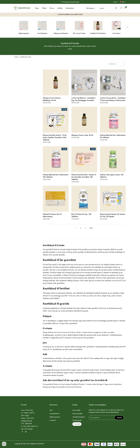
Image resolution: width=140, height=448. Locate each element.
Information (70, 8)
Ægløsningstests (55, 417)
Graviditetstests (54, 413)
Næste (91, 228)
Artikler (59, 8)
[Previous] (12, 27)
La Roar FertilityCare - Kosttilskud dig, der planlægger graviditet (83, 99)
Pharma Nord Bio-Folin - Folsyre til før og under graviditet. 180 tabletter (83, 177)
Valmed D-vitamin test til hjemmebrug (52, 215)
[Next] (128, 27)
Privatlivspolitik (76, 420)
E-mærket (53, 420)
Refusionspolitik (77, 413)
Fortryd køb (77, 424)
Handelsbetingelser (78, 417)
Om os (52, 8)
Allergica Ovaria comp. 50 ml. (82, 135)
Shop (37, 8)
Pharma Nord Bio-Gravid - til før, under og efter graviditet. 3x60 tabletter (55, 137)
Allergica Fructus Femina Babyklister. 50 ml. (51, 99)
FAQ (51, 410)
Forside (16, 57)
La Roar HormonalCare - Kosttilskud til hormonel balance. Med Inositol (113, 99)
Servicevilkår (76, 410)
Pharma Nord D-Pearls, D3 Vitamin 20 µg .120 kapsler (112, 215)
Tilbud (44, 8)
